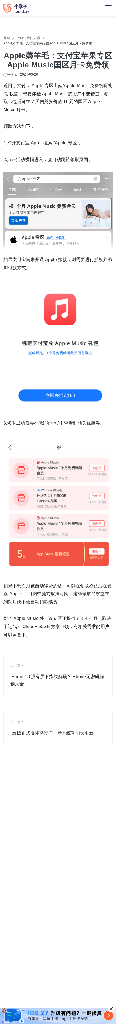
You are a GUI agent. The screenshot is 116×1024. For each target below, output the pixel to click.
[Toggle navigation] (108, 8)
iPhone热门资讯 (28, 38)
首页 (6, 38)
